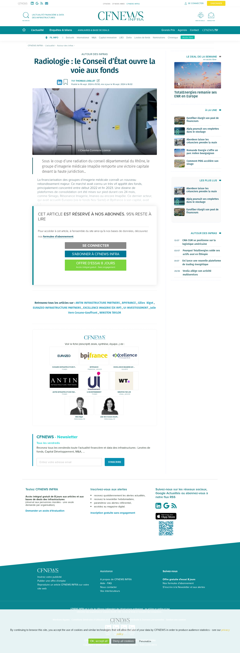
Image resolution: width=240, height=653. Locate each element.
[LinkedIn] (33, 3)
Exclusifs (70, 37)
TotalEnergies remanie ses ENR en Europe (195, 94)
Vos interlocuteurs (110, 591)
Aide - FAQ (106, 583)
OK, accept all (99, 641)
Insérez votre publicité (49, 577)
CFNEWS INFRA (133, 3)
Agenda (182, 30)
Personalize (145, 641)
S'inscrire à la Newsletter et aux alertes (184, 587)
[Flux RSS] (42, 3)
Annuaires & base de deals (93, 30)
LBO (121, 37)
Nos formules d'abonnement (178, 583)
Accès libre (187, 37)
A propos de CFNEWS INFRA (116, 579)
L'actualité (37, 30)
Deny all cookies (123, 641)
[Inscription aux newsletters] (46, 3)
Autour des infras (95, 54)
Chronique (173, 37)
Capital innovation (108, 37)
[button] (44, 16)
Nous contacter (108, 587)
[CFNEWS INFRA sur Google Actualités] (167, 507)
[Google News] (38, 3)
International (83, 37)
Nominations (159, 37)
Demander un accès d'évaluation (44, 511)
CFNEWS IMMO (118, 3)
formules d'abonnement (58, 236)
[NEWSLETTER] (211, 15)
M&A (94, 37)
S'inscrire (114, 462)
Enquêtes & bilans (61, 30)
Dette (129, 37)
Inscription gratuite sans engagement (112, 513)
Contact (194, 30)
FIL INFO (54, 37)
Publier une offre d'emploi (51, 580)
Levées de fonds (142, 37)
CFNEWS (106, 3)
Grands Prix (168, 30)
